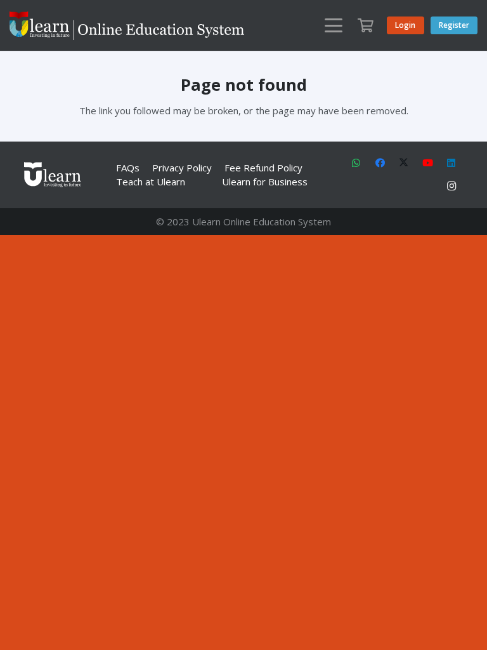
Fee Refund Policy (263, 167)
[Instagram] (451, 187)
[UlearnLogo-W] (127, 25)
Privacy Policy (182, 167)
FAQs (128, 167)
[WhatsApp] (356, 163)
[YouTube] (428, 163)
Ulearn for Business (265, 181)
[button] (333, 25)
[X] (404, 163)
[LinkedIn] (451, 163)
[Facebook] (380, 163)
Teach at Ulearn (150, 181)
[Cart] (365, 25)
